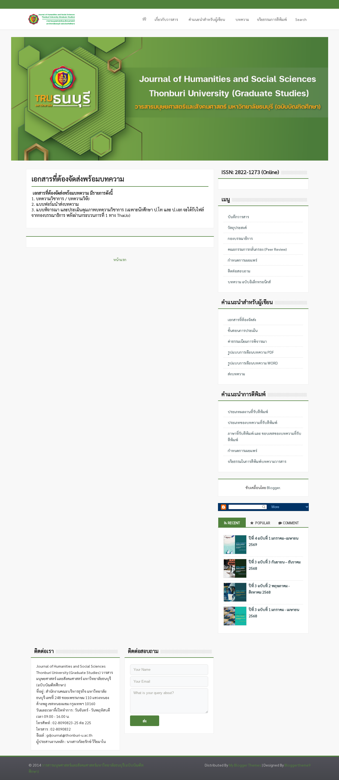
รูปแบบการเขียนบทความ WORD (253, 363)
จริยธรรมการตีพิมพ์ (272, 19)
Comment (291, 523)
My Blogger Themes (245, 765)
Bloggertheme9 (297, 765)
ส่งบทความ (236, 373)
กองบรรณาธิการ (240, 238)
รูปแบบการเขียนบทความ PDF (251, 352)
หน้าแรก (119, 259)
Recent (234, 523)
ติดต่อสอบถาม (239, 270)
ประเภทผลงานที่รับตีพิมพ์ (248, 411)
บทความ (242, 19)
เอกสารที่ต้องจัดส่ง (242, 319)
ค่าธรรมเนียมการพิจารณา (247, 341)
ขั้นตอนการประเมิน (242, 330)
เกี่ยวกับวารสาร (164, 21)
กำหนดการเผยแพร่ (242, 260)
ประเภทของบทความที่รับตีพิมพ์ (252, 422)
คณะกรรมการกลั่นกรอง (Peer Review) (257, 249)
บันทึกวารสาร (238, 216)
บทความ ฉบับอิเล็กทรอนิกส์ (249, 281)
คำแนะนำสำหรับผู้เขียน (205, 21)
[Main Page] (144, 19)
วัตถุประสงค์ (237, 227)
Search (299, 21)
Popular (262, 523)
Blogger (273, 487)
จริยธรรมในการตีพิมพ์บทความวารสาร (257, 461)
